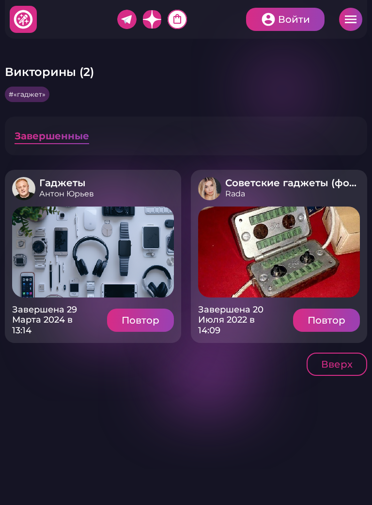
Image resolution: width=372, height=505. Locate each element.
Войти (294, 19)
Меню (350, 19)
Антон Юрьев (66, 193)
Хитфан (24, 19)
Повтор (140, 320)
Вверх (337, 364)
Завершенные (52, 136)
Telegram (127, 19)
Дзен (152, 19)
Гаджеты (62, 183)
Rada (235, 193)
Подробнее (93, 252)
